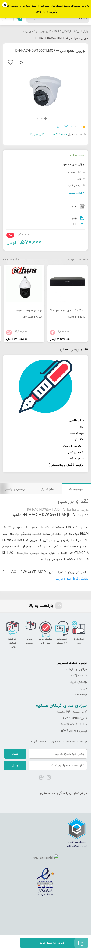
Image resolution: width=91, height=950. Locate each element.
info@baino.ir (69, 730)
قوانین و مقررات (76, 669)
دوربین (29, 31)
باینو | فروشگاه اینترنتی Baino (71, 31)
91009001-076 (71, 718)
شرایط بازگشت (78, 675)
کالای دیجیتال (43, 31)
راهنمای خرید (78, 681)
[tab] (76, 488)
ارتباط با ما (80, 694)
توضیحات (76, 489)
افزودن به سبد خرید (52, 942)
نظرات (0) (47, 489)
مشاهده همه (11, 259)
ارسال (15, 753)
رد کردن (4, 5)
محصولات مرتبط (77, 259)
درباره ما (82, 688)
